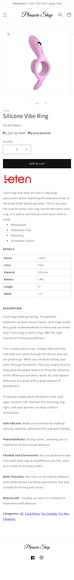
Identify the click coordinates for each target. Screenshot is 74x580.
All (21, 513)
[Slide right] (45, 103)
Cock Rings (32, 513)
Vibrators (9, 519)
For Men (64, 513)
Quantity (8, 141)
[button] (5, 14)
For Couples (49, 513)
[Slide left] (28, 103)
